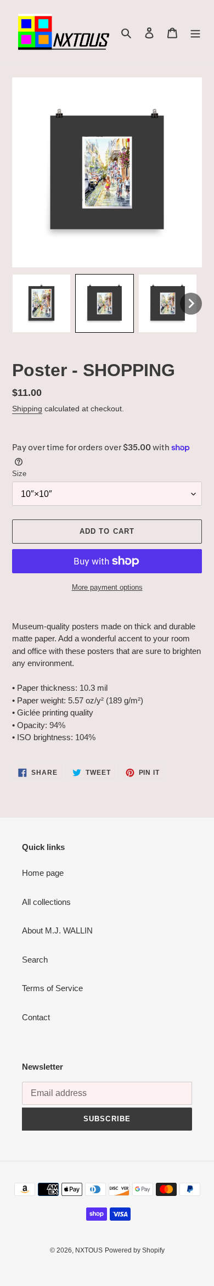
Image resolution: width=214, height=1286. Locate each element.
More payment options (107, 587)
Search (35, 959)
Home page (43, 872)
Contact (36, 1017)
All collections (46, 902)
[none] (41, 303)
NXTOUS (89, 1250)
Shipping (27, 408)
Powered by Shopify (135, 1250)
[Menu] (195, 32)
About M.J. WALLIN (57, 930)
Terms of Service (52, 988)
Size (19, 473)
